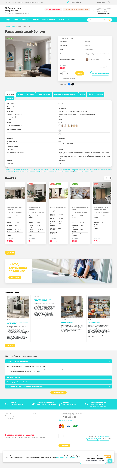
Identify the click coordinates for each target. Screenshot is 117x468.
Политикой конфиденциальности (98, 440)
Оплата (82, 94)
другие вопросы (58, 392)
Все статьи (10, 345)
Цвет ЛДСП (30, 94)
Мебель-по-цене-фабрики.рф (14, 9)
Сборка (90, 94)
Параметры (10, 94)
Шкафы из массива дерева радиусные (57, 169)
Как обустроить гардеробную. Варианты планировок (42, 299)
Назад (12, 253)
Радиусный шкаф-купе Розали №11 (14, 208)
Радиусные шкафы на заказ (101, 169)
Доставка (10, 98)
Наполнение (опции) (44, 94)
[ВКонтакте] (69, 84)
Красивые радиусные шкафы (15, 171)
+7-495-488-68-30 (103, 13)
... (68, 19)
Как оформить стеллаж (94, 322)
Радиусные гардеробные (35, 169)
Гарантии (100, 94)
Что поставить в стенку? (68, 322)
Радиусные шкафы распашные (81, 169)
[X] (72, 84)
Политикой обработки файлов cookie (67, 457)
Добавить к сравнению (69, 78)
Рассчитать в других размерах (100, 73)
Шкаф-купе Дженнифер (58, 207)
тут (39, 371)
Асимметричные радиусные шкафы (61, 171)
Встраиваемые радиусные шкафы (37, 171)
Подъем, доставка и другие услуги (65, 94)
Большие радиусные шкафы (83, 171)
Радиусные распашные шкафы (15, 169)
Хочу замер (15, 277)
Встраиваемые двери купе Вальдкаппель (101, 208)
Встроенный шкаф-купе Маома (80, 208)
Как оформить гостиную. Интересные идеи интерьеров (17, 322)
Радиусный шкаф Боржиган (34, 208)
